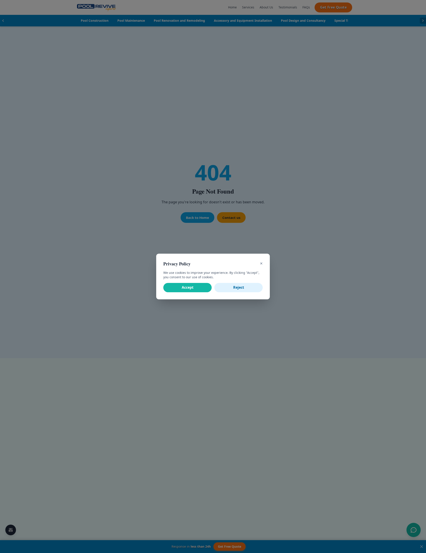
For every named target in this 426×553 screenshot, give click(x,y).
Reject (238, 287)
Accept (187, 287)
